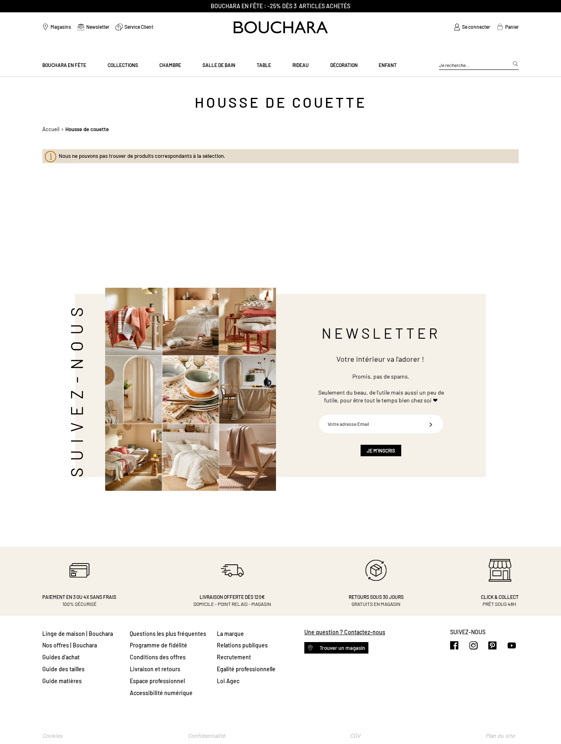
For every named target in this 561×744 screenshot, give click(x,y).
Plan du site (500, 735)
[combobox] (479, 65)
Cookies (52, 735)
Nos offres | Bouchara (69, 645)
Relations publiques (242, 645)
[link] (472, 27)
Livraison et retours (155, 668)
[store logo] (281, 27)
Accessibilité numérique (161, 692)
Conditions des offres (158, 657)
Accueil (51, 129)
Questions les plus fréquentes (168, 633)
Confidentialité (206, 735)
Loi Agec (228, 680)
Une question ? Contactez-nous (344, 631)
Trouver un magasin (341, 648)
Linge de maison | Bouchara (77, 633)
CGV (355, 735)
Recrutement (234, 657)
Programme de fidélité (158, 645)
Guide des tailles (63, 668)
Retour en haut (546, 721)
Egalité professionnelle (246, 668)
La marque (230, 633)
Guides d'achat (61, 657)
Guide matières (62, 680)
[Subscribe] (430, 424)
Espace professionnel (157, 680)
